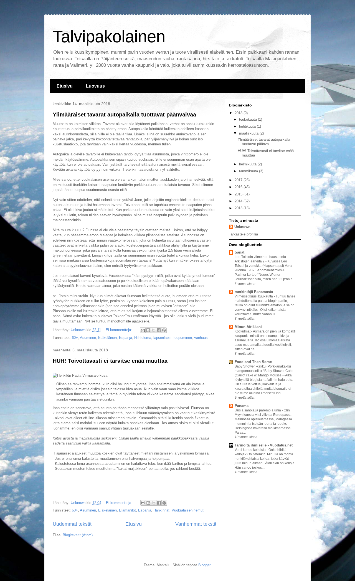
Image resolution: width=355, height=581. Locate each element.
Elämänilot (127, 510)
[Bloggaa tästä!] (148, 330)
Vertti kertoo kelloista (251, 450)
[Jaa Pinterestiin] (164, 330)
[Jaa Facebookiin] (158, 330)
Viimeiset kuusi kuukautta (254, 296)
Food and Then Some (253, 362)
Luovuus (95, 86)
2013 (239, 208)
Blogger (204, 565)
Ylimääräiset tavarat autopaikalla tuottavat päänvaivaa (124, 114)
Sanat (239, 252)
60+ (75, 338)
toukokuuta (248, 119)
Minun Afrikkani (248, 327)
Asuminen (88, 338)
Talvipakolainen (109, 36)
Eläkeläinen (107, 338)
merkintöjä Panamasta (254, 292)
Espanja (125, 338)
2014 (239, 201)
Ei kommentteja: (119, 330)
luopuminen (183, 338)
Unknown (242, 227)
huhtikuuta (248, 126)
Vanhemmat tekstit (195, 524)
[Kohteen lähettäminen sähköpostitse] (143, 330)
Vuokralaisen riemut (188, 510)
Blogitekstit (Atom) (78, 535)
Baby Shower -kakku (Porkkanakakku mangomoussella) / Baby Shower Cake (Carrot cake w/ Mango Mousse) (264, 370)
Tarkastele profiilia (243, 234)
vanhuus (201, 338)
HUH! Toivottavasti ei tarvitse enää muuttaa (110, 361)
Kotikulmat (243, 331)
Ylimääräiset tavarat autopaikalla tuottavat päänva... (264, 141)
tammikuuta (249, 171)
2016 (239, 187)
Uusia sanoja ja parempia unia (258, 410)
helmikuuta (248, 164)
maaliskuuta (249, 133)
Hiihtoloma (142, 338)
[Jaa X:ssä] (153, 330)
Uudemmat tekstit (72, 524)
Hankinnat (161, 510)
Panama (241, 406)
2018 (239, 113)
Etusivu (65, 86)
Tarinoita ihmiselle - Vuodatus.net (264, 445)
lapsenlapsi (162, 338)
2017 (239, 180)
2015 (239, 194)
